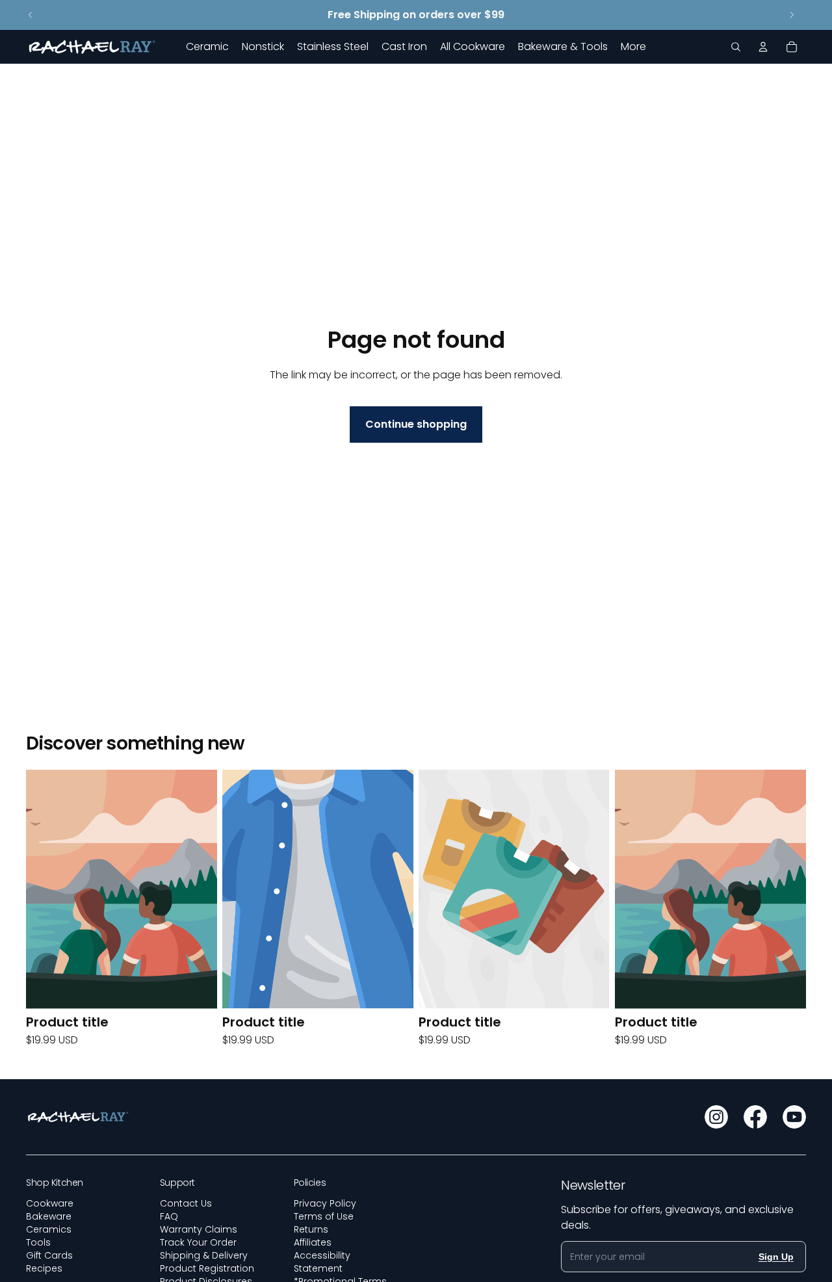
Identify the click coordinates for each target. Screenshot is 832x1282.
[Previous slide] (30, 15)
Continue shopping (416, 424)
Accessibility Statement (322, 1262)
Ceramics (49, 1229)
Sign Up (776, 1256)
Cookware (49, 1203)
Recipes (44, 1268)
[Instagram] (716, 1117)
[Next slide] (791, 15)
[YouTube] (794, 1117)
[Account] (763, 47)
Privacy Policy (325, 1203)
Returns (311, 1229)
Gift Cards (49, 1255)
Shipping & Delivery (204, 1255)
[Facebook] (755, 1117)
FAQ (169, 1216)
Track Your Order (198, 1242)
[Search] (736, 47)
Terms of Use (324, 1216)
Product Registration (207, 1268)
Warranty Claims (198, 1229)
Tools (38, 1242)
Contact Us (186, 1203)
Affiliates (313, 1242)
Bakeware (49, 1216)
